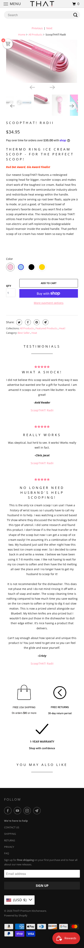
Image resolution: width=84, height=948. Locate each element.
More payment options (48, 303)
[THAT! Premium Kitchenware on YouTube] (18, 810)
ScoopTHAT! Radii (30, 122)
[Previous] (32, 87)
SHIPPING (10, 834)
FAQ (6, 853)
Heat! (62, 328)
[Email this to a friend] (45, 322)
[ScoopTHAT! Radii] (42, 61)
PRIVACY (9, 847)
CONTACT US (11, 827)
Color (9, 259)
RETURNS (9, 840)
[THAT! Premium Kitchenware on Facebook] (8, 810)
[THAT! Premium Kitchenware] (42, 4)
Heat (34, 333)
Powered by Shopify (15, 915)
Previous (37, 28)
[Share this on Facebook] (27, 322)
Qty (8, 286)
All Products (35, 34)
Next (49, 28)
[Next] (52, 87)
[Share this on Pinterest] (36, 322)
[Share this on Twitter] (18, 322)
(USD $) (20, 900)
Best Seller (24, 333)
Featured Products (47, 328)
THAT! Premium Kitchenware (29, 911)
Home (21, 34)
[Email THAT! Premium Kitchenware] (37, 810)
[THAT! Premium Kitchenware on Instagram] (27, 810)
